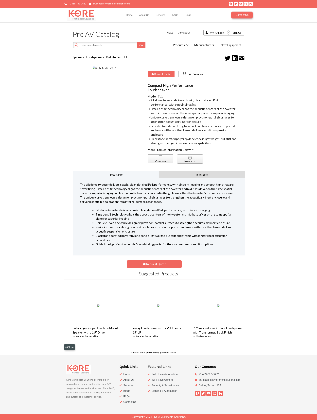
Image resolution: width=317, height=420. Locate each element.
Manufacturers (204, 45)
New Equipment (230, 45)
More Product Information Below (169, 149)
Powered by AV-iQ (169, 352)
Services (160, 15)
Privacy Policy (153, 352)
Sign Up (237, 32)
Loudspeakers (95, 57)
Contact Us (184, 32)
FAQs (175, 15)
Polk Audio (113, 57)
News (170, 32)
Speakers (78, 57)
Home (129, 15)
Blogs (188, 15)
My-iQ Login (217, 32)
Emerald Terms (138, 352)
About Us (144, 15)
